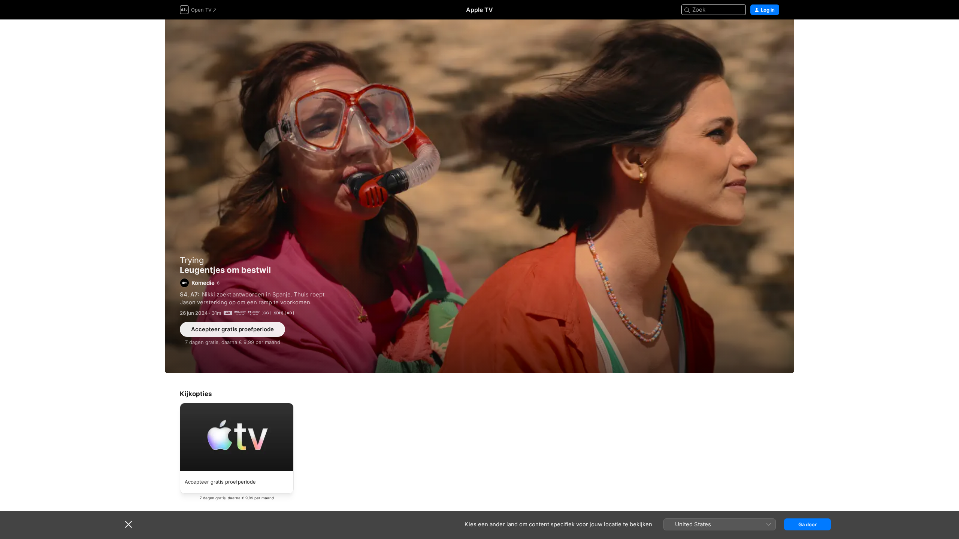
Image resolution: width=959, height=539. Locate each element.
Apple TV (479, 9)
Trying (192, 260)
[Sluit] (128, 524)
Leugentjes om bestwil (479, 196)
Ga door (807, 524)
